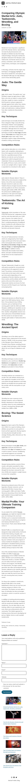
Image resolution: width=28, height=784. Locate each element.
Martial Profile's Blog (13, 3)
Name (4, 662)
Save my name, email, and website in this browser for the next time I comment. (14, 686)
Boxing (4, 425)
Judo (3, 94)
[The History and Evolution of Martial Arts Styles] (13, 730)
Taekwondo (5, 212)
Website (4, 677)
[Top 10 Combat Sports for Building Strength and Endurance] (13, 744)
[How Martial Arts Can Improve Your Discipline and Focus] (13, 758)
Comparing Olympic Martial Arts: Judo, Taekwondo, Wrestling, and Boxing (13, 19)
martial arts (11, 625)
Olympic (13, 71)
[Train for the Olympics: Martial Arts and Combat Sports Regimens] (13, 715)
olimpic (17, 625)
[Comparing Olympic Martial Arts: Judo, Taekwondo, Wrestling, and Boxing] (13, 701)
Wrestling (4, 627)
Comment (5, 643)
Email (4, 670)
